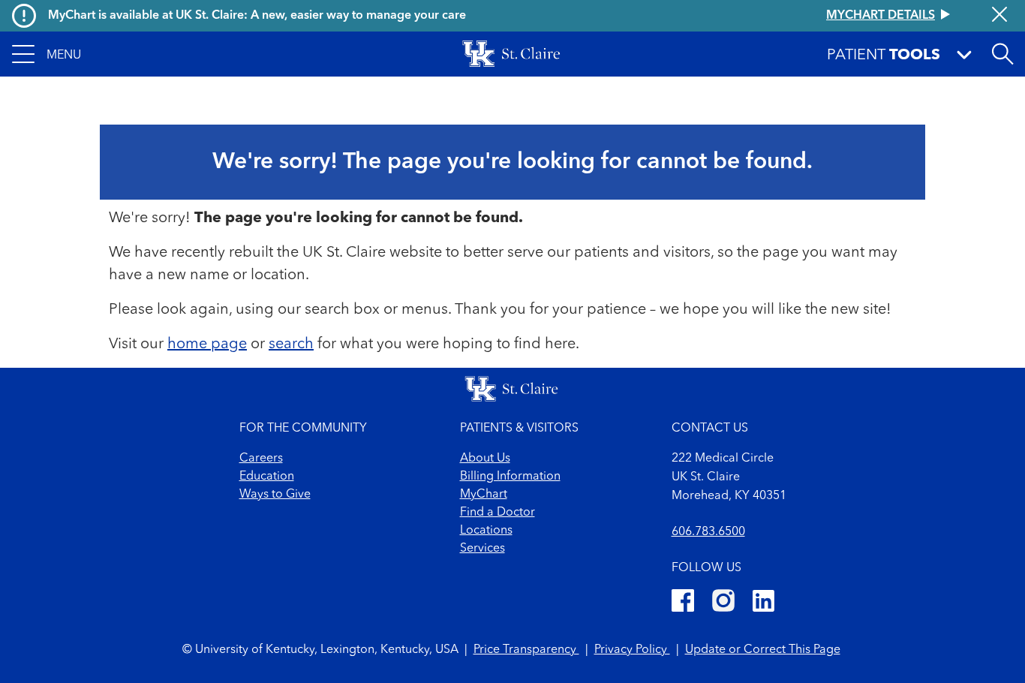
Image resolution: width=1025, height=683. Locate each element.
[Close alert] (999, 16)
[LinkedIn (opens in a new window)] (763, 603)
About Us (485, 459)
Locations (486, 531)
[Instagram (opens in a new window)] (723, 603)
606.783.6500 (708, 532)
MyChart (483, 495)
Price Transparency (526, 650)
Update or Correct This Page (762, 650)
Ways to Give (275, 495)
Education (266, 477)
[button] (46, 54)
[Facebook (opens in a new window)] (683, 603)
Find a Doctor (497, 513)
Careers (261, 459)
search (291, 344)
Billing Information (510, 477)
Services (482, 549)
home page (207, 344)
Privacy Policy (632, 650)
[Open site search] (1002, 54)
